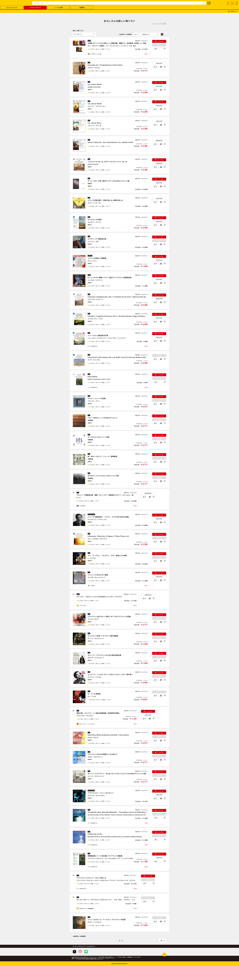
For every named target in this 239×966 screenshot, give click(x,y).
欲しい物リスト (232, 11)
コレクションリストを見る (159, 23)
